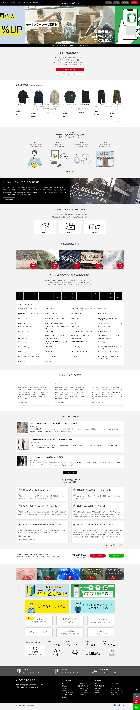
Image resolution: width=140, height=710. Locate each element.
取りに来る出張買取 (67, 692)
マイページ (125, 2)
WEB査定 (108, 2)
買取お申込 (134, 2)
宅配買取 (64, 688)
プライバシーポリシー (117, 690)
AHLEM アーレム (76, 323)
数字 (118, 298)
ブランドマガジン (116, 683)
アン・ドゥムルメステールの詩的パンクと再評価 (46, 457)
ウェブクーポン (105, 669)
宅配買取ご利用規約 (116, 688)
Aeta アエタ (74, 318)
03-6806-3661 (79, 555)
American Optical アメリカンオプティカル (110, 323)
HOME (136, 690)
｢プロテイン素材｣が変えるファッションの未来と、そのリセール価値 (53, 423)
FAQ (31, 2)
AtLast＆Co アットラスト (52, 357)
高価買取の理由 (8, 199)
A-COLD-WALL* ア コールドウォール (81, 331)
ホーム (64, 683)
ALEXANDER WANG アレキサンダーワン (83, 342)
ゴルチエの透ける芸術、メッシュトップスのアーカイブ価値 (51, 439)
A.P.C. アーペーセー (23, 335)
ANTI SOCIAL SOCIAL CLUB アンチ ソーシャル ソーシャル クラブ (83, 309)
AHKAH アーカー (76, 338)
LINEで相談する (116, 555)
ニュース (113, 686)
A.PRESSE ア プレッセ (105, 313)
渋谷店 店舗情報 (99, 686)
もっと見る (119, 121)
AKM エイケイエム (23, 352)
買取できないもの (83, 688)
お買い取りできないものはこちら (27, 539)
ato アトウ (74, 357)
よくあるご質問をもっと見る (114, 545)
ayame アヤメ (49, 361)
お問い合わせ (114, 695)
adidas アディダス (23, 338)
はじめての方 (71, 171)
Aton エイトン (75, 326)
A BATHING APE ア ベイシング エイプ (55, 335)
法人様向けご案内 (67, 695)
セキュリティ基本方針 (117, 692)
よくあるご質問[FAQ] (84, 692)
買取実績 (97, 690)
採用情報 (97, 692)
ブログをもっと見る (70, 472)
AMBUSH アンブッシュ (51, 352)
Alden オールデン (23, 342)
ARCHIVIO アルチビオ (51, 313)
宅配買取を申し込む (70, 69)
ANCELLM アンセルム (51, 308)
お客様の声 (25, 2)
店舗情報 (35, 2)
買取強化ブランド (11, 2)
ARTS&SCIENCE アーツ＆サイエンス (28, 357)
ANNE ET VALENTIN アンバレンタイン (56, 323)
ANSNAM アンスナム (24, 331)
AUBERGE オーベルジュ (78, 313)
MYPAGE (136, 695)
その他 (111, 298)
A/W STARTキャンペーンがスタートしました (64, 45)
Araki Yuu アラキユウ (104, 326)
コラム (19, 2)
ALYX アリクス (102, 342)
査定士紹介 (98, 688)
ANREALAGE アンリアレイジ (79, 352)
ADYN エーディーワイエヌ (52, 338)
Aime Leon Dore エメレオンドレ (27, 308)
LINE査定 (116, 2)
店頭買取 (64, 690)
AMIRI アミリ (48, 347)
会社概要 (97, 683)
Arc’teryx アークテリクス (105, 331)
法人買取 (65, 669)
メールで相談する (98, 555)
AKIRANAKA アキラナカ (105, 338)
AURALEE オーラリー (24, 361)
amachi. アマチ (22, 323)
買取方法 (3, 2)
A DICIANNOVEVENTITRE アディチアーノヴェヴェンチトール (109, 319)
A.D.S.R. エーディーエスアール (80, 335)
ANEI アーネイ (49, 331)
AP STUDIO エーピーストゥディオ (54, 318)
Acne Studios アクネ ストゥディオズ (108, 335)
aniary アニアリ (75, 347)
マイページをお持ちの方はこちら (70, 74)
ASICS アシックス (103, 308)
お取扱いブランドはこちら (25, 536)
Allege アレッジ (22, 318)
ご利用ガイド (27, 669)
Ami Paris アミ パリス (24, 347)
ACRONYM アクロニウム (25, 326)
